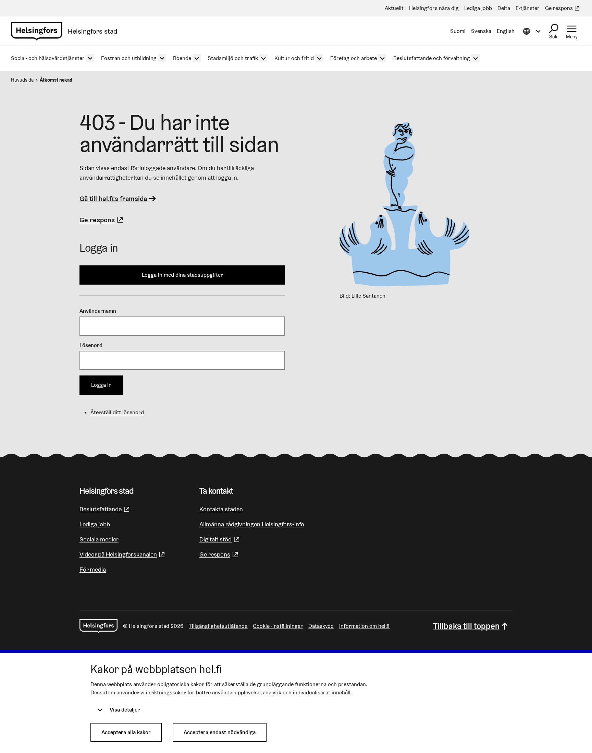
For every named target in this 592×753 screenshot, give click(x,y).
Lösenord (90, 345)
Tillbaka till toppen (466, 626)
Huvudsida (22, 80)
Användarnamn (97, 310)
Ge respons (102, 219)
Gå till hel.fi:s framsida (113, 198)
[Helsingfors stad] (98, 626)
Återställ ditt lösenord (117, 412)
